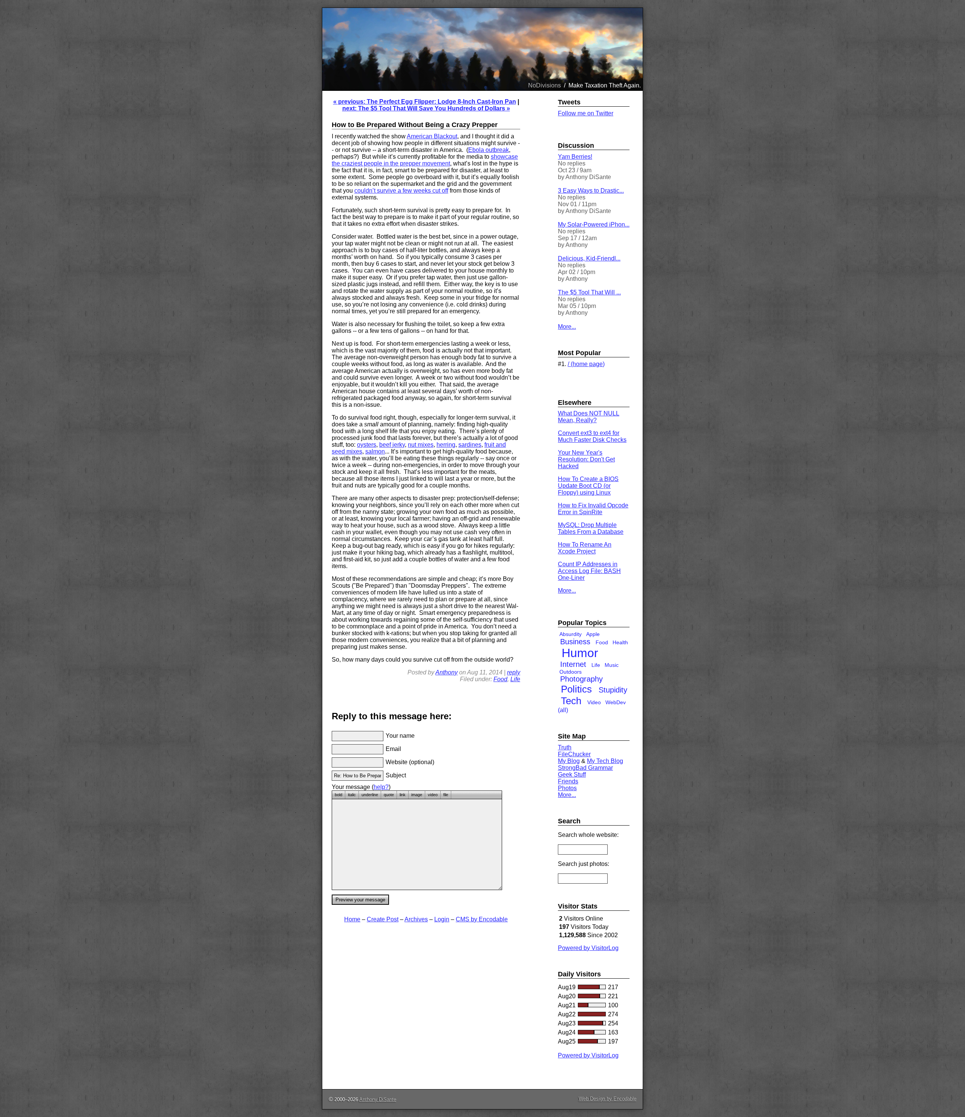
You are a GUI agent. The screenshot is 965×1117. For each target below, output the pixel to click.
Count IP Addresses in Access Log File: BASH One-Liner (589, 571)
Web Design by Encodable (607, 1099)
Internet (573, 664)
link (403, 794)
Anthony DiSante (377, 1099)
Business (575, 641)
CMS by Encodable (482, 919)
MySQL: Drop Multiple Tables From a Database (590, 528)
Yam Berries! (575, 156)
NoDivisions (544, 85)
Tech (571, 700)
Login (441, 919)
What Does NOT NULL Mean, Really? (588, 416)
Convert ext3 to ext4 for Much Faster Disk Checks (592, 436)
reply (513, 672)
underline (369, 794)
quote (389, 794)
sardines (469, 444)
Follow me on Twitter (585, 113)
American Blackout (432, 136)
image (416, 794)
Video (594, 702)
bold (338, 794)
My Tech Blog (605, 761)
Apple (593, 634)
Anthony (446, 672)
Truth (564, 747)
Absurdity (570, 634)
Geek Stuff (572, 774)
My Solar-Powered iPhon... (594, 224)
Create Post (382, 919)
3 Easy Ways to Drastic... (591, 190)
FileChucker (574, 754)
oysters (366, 444)
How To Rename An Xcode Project (584, 548)
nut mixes (420, 444)
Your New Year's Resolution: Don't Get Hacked (586, 459)
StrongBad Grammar (585, 768)
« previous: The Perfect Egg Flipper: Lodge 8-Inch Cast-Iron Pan (424, 101)
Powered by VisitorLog (588, 948)
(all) (563, 710)
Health (620, 642)
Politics (576, 689)
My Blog (569, 761)
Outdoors (570, 672)
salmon (375, 451)
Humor (580, 653)
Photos (567, 788)
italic (352, 794)
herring (446, 444)
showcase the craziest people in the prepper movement (425, 160)
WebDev (615, 702)
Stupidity (613, 690)
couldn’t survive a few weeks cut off (401, 190)
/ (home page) (586, 364)
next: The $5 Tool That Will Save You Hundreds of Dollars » (426, 108)
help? (381, 787)
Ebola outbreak (488, 150)
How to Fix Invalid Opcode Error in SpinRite (593, 508)
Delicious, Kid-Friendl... (589, 258)
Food (500, 679)
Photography (581, 679)
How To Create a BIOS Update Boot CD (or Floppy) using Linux (588, 486)
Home (352, 919)
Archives (416, 919)
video (433, 794)
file (445, 794)
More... (567, 326)
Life (515, 679)
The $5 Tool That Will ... (589, 292)
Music (612, 665)
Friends (568, 781)
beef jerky (392, 444)
